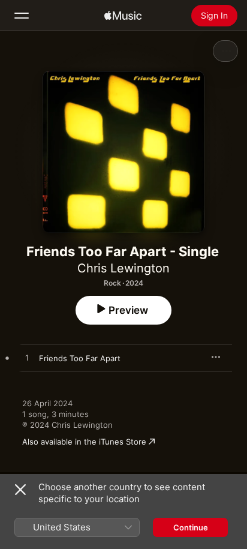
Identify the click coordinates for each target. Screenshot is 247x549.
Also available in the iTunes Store (84, 441)
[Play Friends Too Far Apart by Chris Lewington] (27, 358)
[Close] (20, 489)
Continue (190, 527)
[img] (122, 15)
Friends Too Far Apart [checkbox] (80, 358)
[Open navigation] (21, 15)
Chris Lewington (123, 268)
